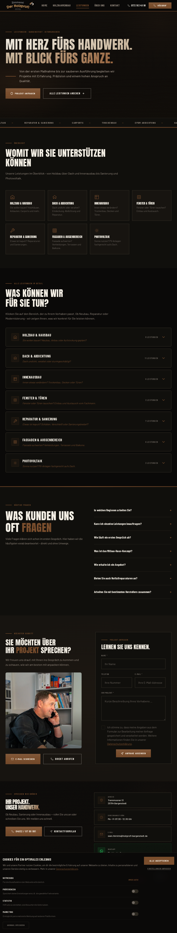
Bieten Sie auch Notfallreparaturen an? (115, 578)
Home (44, 5)
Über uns (100, 5)
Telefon (105, 674)
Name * (104, 655)
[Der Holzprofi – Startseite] (20, 5)
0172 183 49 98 (138, 5)
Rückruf (162, 5)
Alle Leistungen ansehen (65, 93)
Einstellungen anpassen (159, 868)
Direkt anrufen (64, 758)
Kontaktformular (65, 831)
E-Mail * (139, 674)
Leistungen (82, 5)
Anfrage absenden (135, 753)
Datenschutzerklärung (119, 743)
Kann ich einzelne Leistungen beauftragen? (118, 523)
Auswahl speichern (16, 925)
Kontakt (115, 5)
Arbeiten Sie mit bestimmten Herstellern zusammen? (122, 591)
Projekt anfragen (25, 93)
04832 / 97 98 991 (26, 831)
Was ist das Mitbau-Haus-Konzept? (113, 551)
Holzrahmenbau (62, 5)
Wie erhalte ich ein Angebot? (109, 564)
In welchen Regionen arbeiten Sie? (113, 510)
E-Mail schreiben (25, 759)
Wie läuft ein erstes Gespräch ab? (112, 537)
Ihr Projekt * (107, 693)
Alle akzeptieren (159, 860)
